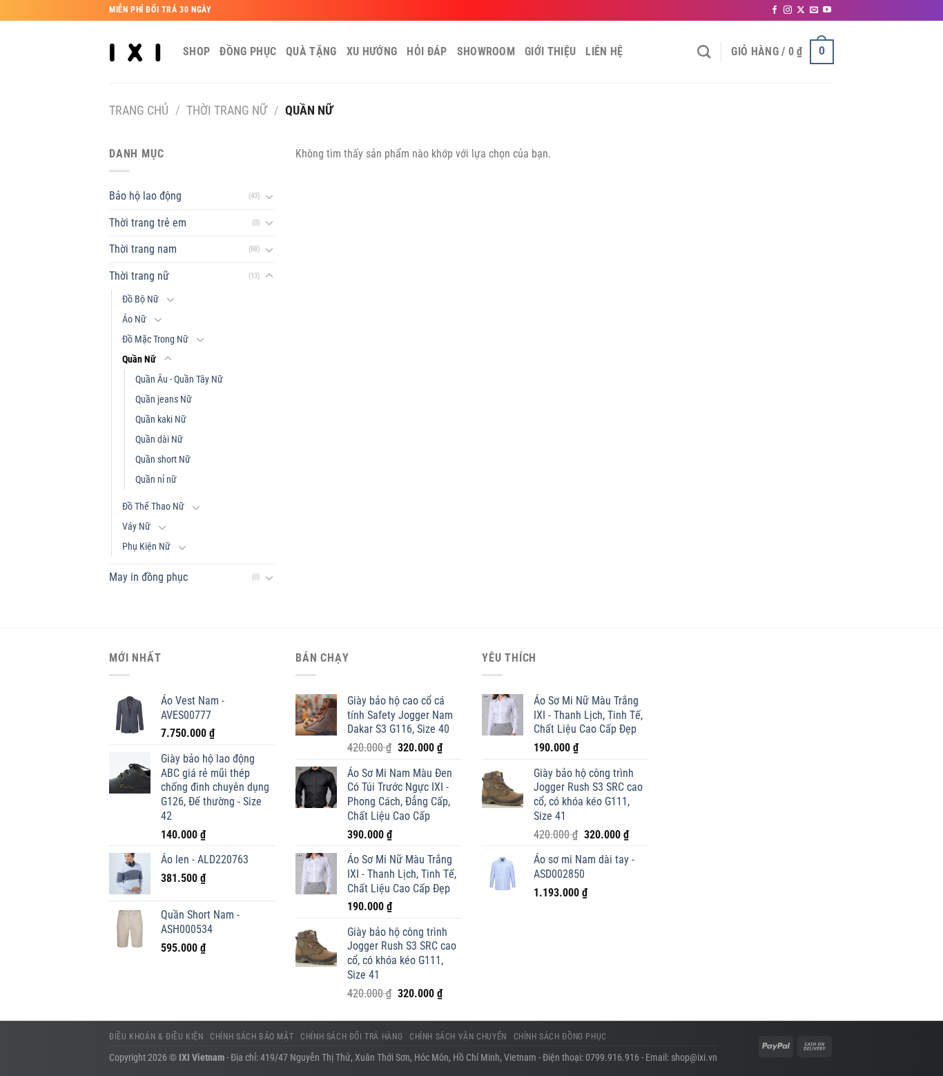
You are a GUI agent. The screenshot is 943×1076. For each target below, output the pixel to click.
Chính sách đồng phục (560, 1036)
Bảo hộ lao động (145, 195)
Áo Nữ (134, 319)
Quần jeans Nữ (163, 399)
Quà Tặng (311, 51)
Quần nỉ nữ (156, 480)
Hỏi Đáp (427, 51)
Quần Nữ (139, 359)
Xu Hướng (372, 51)
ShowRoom (486, 51)
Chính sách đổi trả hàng (351, 1036)
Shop (196, 51)
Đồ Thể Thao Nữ (153, 506)
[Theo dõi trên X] (801, 10)
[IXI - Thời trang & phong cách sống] (135, 51)
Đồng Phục (248, 51)
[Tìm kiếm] (703, 51)
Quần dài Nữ (159, 439)
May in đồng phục (148, 577)
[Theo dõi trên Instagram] (788, 10)
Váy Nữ (136, 526)
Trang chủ (138, 110)
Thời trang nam (143, 249)
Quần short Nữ (163, 459)
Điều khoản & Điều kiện (156, 1036)
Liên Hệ (604, 51)
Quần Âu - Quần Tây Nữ (179, 379)
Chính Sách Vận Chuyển (458, 1036)
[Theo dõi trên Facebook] (774, 10)
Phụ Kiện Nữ (146, 547)
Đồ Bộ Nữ (140, 299)
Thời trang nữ (226, 110)
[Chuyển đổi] (269, 196)
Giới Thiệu (550, 51)
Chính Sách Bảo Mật (251, 1036)
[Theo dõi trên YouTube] (827, 10)
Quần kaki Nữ (160, 419)
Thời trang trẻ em (147, 222)
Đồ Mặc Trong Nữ (155, 339)
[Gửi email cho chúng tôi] (814, 10)
